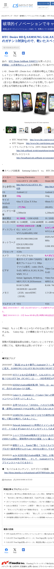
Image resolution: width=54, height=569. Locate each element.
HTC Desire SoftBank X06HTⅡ (23, 61)
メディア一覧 (6, 566)
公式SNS (15, 566)
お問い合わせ (33, 566)
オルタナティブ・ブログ (9, 16)
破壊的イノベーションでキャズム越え (33, 16)
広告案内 (23, 566)
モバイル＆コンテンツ (11, 47)
